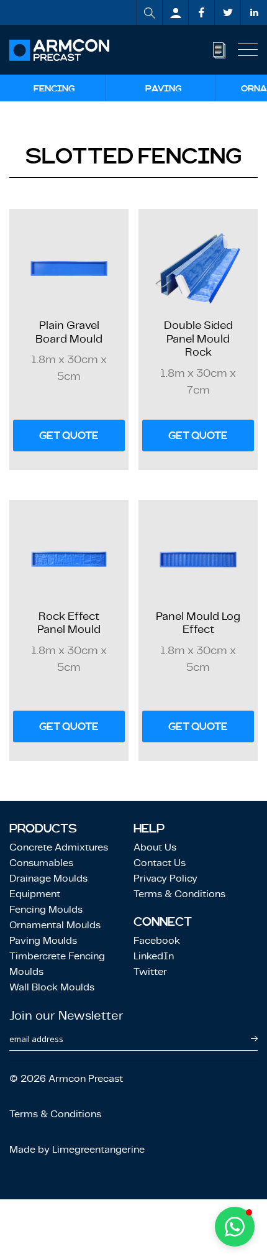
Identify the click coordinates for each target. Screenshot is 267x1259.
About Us (155, 847)
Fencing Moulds (46, 909)
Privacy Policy (165, 878)
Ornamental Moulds (55, 924)
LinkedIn (154, 955)
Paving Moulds (43, 940)
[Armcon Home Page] (59, 50)
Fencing (54, 88)
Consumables (41, 862)
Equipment (34, 893)
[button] (235, 1227)
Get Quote (69, 435)
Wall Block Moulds (51, 987)
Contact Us (160, 862)
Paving (163, 88)
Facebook (157, 940)
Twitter (150, 971)
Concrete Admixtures (58, 847)
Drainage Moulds (48, 878)
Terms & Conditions (179, 893)
